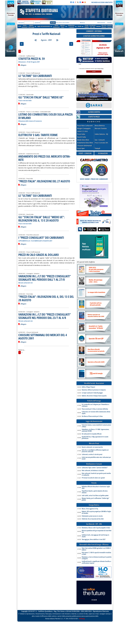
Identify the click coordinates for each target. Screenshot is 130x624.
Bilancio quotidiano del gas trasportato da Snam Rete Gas (96, 531)
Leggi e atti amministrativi (43, 26)
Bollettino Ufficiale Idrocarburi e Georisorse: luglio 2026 (96, 487)
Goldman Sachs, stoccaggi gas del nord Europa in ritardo (95, 535)
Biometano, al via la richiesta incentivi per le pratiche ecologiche (96, 558)
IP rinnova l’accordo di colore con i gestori (93, 478)
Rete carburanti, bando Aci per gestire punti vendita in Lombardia (96, 474)
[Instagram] (75, 2)
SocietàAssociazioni (25, 26)
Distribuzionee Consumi (71, 26)
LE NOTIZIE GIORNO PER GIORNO (94, 36)
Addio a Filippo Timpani (88, 387)
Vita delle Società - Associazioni (94, 383)
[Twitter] (78, 2)
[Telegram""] (73, 2)
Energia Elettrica (94, 505)
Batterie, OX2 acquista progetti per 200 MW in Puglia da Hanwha (96, 512)
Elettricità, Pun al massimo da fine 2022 (93, 519)
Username (21, 22)
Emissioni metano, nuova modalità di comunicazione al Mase (96, 425)
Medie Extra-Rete (83, 140)
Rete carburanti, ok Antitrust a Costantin (93, 470)
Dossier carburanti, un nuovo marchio (92, 447)
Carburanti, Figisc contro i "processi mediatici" (95, 468)
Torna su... (21, 350)
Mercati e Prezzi (94, 443)
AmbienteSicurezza (109, 26)
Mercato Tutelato (101, 128)
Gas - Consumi (100, 140)
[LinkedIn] (71, 2)
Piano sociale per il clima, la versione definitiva (95, 409)
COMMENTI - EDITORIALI (94, 31)
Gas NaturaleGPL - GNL (92, 26)
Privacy (82, 619)
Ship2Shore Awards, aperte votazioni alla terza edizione (95, 491)
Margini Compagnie (84, 128)
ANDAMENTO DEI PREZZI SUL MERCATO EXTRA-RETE (44, 158)
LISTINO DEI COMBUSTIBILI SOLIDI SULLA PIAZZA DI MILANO (45, 116)
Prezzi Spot (81, 148)
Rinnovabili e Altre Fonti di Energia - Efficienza (94, 544)
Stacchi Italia (81, 137)
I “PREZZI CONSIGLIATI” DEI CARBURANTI (41, 238)
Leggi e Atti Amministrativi (94, 421)
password (37, 22)
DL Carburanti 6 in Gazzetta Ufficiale (92, 434)
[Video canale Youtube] (83, 2)
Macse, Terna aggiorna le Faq (90, 509)
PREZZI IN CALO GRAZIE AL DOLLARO (38, 255)
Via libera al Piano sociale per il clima (92, 416)
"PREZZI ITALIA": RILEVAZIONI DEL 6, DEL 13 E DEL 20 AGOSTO (46, 298)
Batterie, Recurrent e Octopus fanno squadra (94, 396)
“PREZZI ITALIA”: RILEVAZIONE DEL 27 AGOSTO (44, 181)
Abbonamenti (101, 22)
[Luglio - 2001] (35, 40)
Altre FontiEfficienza (104, 26)
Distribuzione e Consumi (94, 464)
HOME (19, 26)
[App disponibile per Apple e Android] (94, 229)
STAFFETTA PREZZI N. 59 (31, 59)
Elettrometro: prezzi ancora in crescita (92, 516)
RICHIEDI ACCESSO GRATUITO (101, 2)
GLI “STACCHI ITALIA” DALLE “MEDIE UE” (40, 97)
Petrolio (79, 26)
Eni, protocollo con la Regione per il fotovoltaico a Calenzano (95, 405)
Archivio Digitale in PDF (102, 49)
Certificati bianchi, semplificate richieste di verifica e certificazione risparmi (96, 562)
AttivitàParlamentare (56, 26)
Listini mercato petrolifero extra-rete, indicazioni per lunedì (96, 458)
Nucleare (99, 26)
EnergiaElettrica (87, 26)
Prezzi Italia (81, 134)
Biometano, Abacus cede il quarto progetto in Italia (96, 528)
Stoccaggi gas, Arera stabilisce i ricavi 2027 (93, 539)
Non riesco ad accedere (62, 22)
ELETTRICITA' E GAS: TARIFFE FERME (38, 135)
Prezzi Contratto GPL (101, 143)
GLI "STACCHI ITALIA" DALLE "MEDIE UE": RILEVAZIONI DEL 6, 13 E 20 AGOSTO (41, 218)
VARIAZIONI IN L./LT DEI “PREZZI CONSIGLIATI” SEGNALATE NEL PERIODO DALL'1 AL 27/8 (44, 278)
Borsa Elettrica (100, 126)
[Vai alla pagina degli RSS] (85, 2)
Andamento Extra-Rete (85, 143)
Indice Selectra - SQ (101, 134)
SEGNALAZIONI (103, 153)
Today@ (97, 148)
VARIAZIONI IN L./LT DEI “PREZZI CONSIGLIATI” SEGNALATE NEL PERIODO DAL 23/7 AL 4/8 (44, 316)
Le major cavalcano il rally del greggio (92, 393)
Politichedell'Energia (31, 26)
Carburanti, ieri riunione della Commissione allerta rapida (96, 412)
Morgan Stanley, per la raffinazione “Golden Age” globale (95, 499)
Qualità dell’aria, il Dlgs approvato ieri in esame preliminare (95, 437)
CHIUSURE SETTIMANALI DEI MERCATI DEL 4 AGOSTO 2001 (42, 336)
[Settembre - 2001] (57, 40)
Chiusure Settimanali (84, 146)
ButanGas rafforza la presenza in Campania (94, 390)
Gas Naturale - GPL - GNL (94, 524)
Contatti (109, 22)
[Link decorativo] (86, 47)
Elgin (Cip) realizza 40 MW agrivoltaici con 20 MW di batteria (96, 549)
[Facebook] (80, 2)
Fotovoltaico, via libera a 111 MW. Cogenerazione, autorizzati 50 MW (95, 430)
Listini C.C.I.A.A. (82, 131)
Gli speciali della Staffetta (86, 262)
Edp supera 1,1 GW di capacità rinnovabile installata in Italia (96, 553)
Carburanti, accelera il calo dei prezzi (92, 454)
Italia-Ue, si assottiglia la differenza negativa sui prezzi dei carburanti (95, 450)
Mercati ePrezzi (62, 26)
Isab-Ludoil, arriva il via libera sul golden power (95, 495)
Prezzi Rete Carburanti (85, 126)
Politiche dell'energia (94, 401)
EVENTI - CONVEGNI (85, 153)
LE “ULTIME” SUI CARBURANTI (35, 76)
